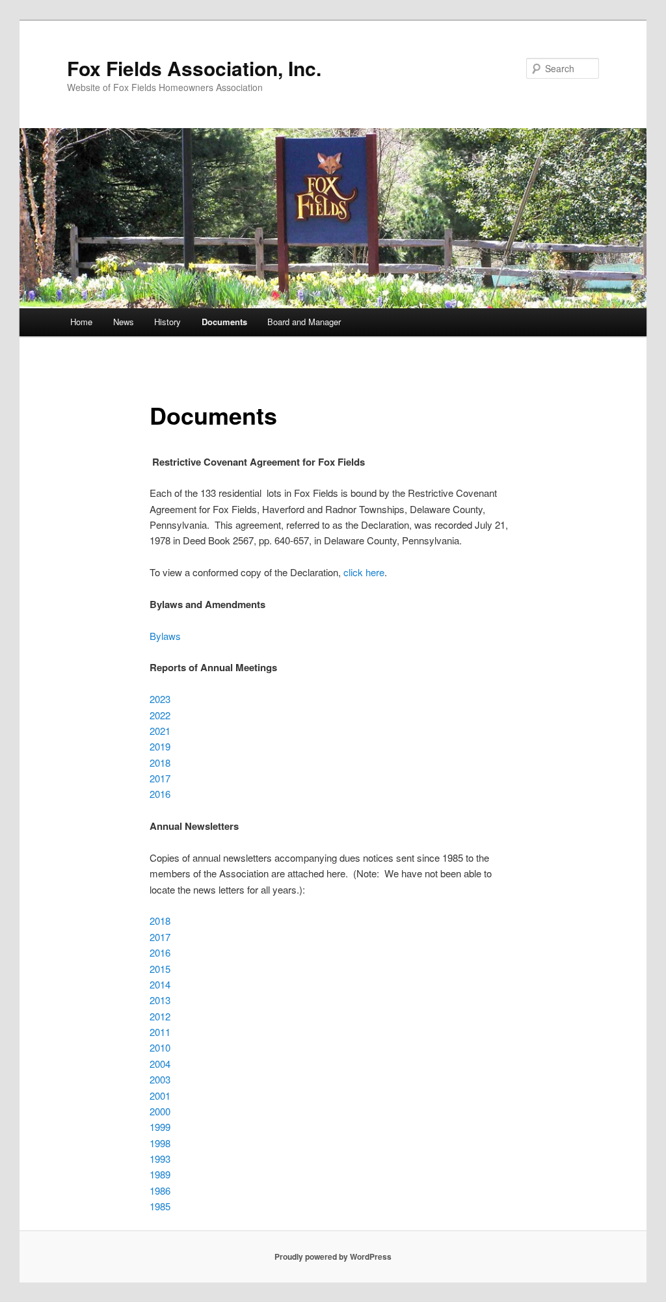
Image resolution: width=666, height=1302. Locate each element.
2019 (160, 746)
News (123, 321)
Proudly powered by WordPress (333, 1256)
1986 (160, 1190)
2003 (160, 1079)
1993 (160, 1158)
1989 (160, 1174)
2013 (160, 1000)
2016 (160, 794)
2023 (160, 699)
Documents (224, 321)
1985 (160, 1206)
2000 (160, 1111)
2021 (160, 730)
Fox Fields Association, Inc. (194, 68)
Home (81, 321)
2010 (160, 1047)
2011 (160, 1032)
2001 (160, 1095)
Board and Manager (304, 321)
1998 (160, 1143)
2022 (160, 715)
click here (363, 572)
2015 (160, 969)
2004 (160, 1063)
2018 (160, 762)
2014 (160, 984)
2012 (160, 1016)
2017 (160, 778)
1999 (160, 1127)
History (167, 321)
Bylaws (165, 636)
